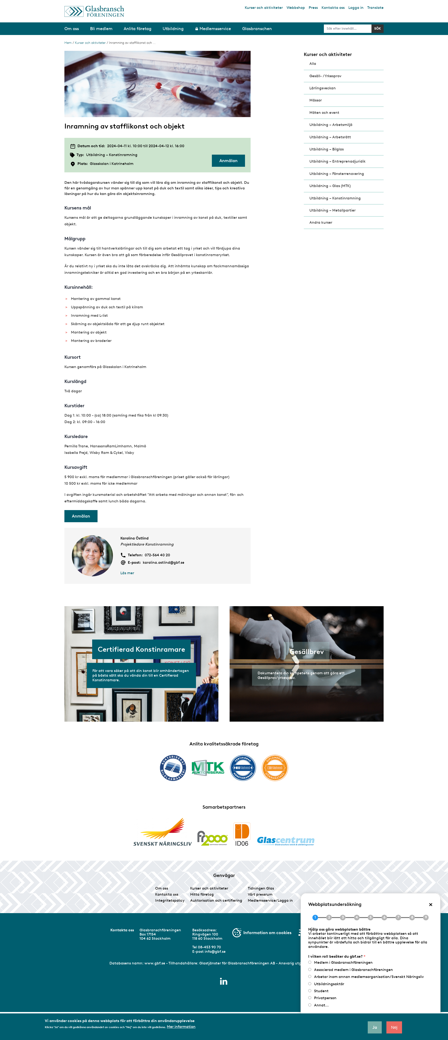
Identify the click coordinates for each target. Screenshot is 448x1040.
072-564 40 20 (157, 555)
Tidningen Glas (261, 888)
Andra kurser (320, 222)
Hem (68, 43)
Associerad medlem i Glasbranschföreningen (353, 969)
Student (321, 991)
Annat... (321, 1005)
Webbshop (296, 7)
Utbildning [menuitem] (173, 28)
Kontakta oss (333, 7)
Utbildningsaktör (329, 984)
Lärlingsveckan (322, 88)
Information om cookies (267, 932)
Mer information (181, 1027)
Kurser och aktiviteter (264, 7)
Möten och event (324, 112)
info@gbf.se (215, 951)
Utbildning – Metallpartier (332, 210)
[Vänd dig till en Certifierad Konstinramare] (243, 768)
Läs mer (127, 573)
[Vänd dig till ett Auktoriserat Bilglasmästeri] (173, 768)
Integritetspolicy (170, 900)
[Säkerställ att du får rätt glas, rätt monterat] (208, 768)
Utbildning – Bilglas (326, 149)
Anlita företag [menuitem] (137, 28)
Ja (374, 1027)
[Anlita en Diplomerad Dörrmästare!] (275, 768)
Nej (394, 1027)
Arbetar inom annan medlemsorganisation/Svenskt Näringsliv (369, 976)
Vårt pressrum (260, 894)
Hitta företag (202, 894)
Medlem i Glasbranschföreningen (343, 962)
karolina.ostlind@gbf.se (163, 562)
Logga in (356, 7)
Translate (375, 7)
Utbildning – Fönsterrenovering (336, 173)
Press (313, 7)
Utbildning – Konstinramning (335, 198)
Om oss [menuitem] (71, 28)
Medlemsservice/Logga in (270, 900)
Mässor (315, 100)
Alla (312, 63)
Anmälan (228, 160)
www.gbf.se (154, 963)
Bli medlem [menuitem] (101, 28)
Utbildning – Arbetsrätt (330, 137)
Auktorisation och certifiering (216, 900)
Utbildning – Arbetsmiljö (330, 124)
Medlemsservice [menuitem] (215, 28)
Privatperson (325, 998)
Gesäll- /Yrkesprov (325, 76)
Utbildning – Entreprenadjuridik (337, 161)
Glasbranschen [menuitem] (257, 28)
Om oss (161, 888)
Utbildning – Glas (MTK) (330, 186)
